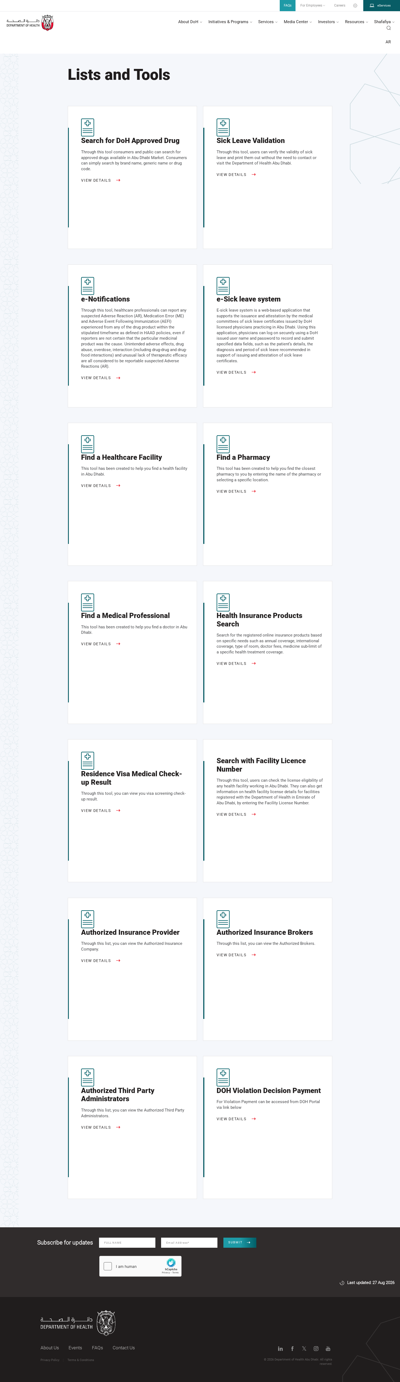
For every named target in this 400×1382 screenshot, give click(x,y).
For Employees (311, 5)
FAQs (97, 1347)
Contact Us (124, 1347)
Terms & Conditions (80, 1360)
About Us (50, 1347)
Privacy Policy (50, 1360)
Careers (339, 5)
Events (75, 1347)
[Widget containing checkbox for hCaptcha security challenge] (140, 1266)
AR (388, 41)
